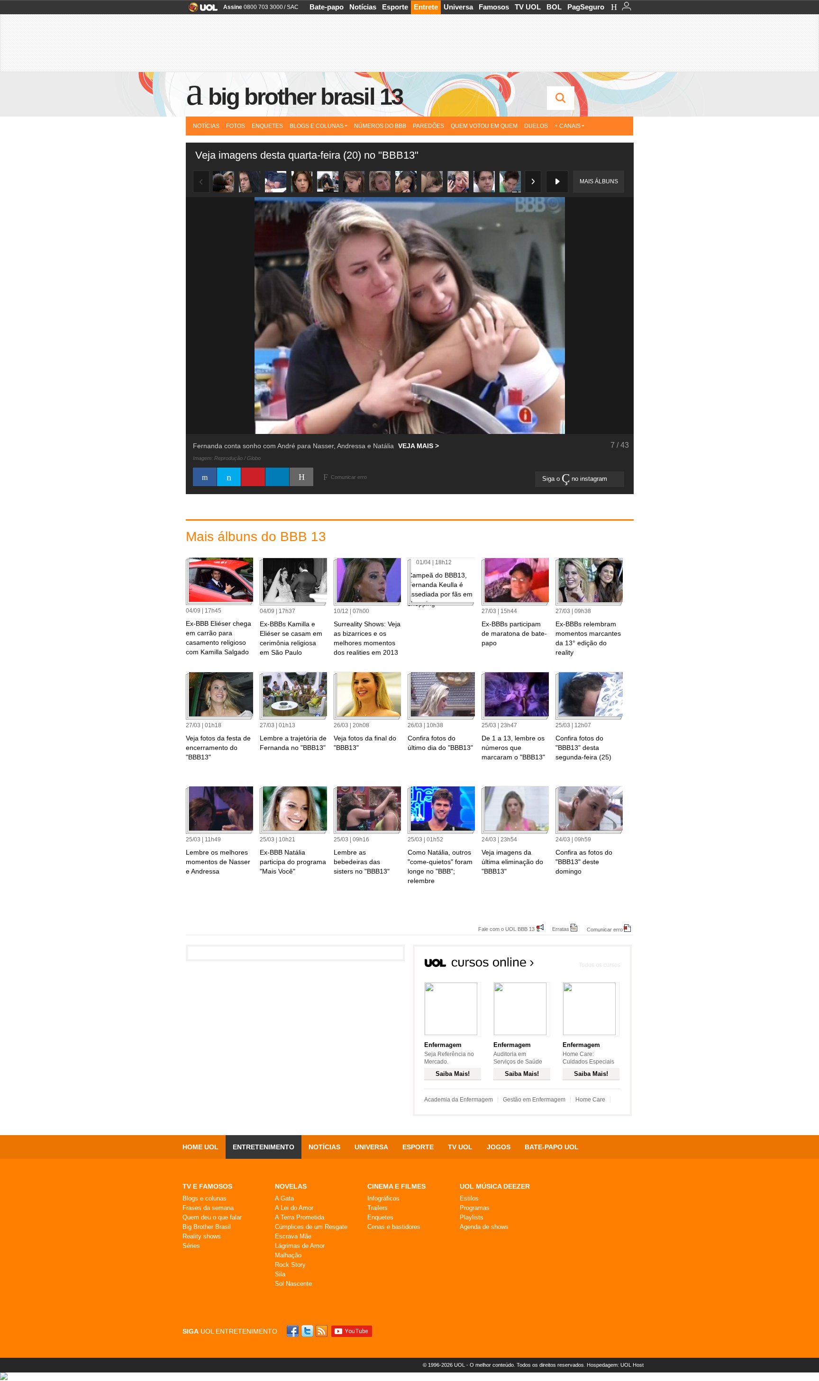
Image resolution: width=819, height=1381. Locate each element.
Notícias (362, 7)
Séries (191, 1245)
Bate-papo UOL (552, 1147)
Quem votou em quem (484, 126)
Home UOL (200, 1147)
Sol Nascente (293, 1283)
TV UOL (528, 7)
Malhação (288, 1255)
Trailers (377, 1207)
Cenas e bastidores (393, 1226)
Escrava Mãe (293, 1236)
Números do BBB (380, 126)
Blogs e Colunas (317, 126)
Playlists (471, 1217)
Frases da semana (208, 1207)
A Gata (284, 1198)
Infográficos (383, 1198)
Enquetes (267, 126)
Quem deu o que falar (212, 1217)
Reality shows (201, 1236)
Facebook (294, 1331)
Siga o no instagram (575, 478)
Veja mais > (418, 446)
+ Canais (568, 126)
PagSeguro (585, 7)
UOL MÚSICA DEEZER (495, 1186)
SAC (293, 7)
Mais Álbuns (599, 181)
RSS (322, 1331)
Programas (475, 1207)
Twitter (308, 1331)
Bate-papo (326, 7)
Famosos (494, 7)
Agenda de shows (484, 1226)
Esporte (395, 7)
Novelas (291, 1186)
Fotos (235, 126)
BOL (554, 7)
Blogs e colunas (204, 1198)
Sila (280, 1274)
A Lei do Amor (294, 1207)
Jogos (498, 1147)
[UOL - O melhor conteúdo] (200, 10)
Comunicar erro (605, 929)
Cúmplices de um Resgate (311, 1226)
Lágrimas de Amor (300, 1245)
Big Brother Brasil (206, 1226)
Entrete (426, 7)
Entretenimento (263, 1147)
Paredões (428, 126)
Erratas (560, 928)
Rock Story (290, 1264)
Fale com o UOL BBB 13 (506, 928)
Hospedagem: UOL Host (615, 1365)
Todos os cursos (599, 965)
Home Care (590, 1099)
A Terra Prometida (299, 1217)
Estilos (469, 1198)
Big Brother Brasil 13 (305, 97)
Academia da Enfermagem (458, 1099)
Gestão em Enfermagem (534, 1099)
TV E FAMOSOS (207, 1186)
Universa (458, 7)
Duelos (536, 126)
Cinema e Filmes (396, 1186)
